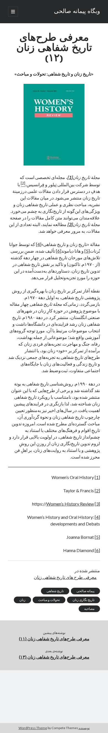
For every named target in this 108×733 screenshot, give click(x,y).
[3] (97, 503)
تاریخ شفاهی (55, 591)
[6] (58, 250)
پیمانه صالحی (85, 591)
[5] (87, 250)
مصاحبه (89, 609)
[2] (97, 490)
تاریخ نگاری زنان (83, 600)
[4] (38, 244)
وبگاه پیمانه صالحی (77, 11)
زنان (22, 600)
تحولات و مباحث (49, 600)
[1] (97, 477)
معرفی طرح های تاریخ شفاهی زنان (65, 577)
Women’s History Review (70, 503)
